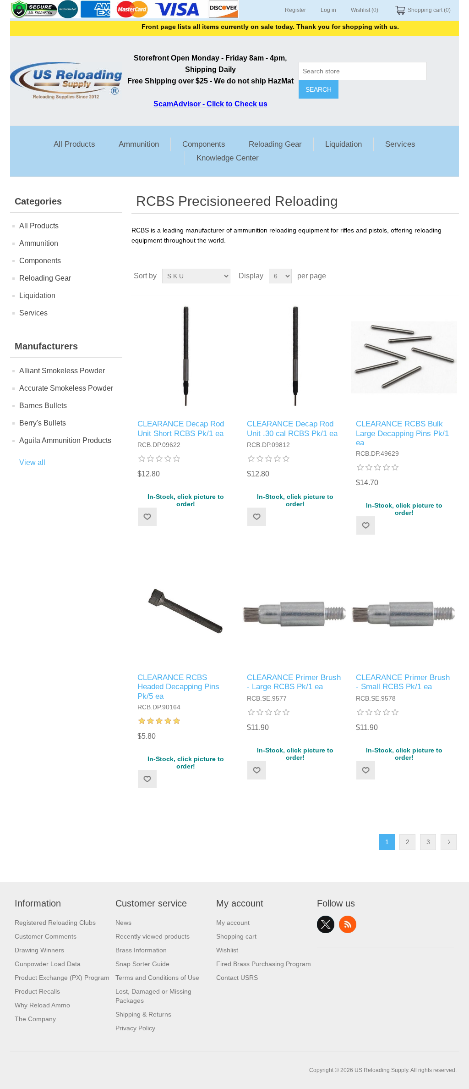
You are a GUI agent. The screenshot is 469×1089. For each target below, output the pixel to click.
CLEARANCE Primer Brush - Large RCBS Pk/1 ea (294, 682)
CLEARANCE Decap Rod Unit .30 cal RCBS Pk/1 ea (292, 428)
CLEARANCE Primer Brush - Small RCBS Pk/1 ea (403, 682)
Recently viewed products (152, 936)
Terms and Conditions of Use (157, 977)
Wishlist (227, 950)
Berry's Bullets (42, 423)
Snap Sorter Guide (142, 963)
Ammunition (139, 144)
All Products (74, 144)
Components (203, 144)
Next (449, 842)
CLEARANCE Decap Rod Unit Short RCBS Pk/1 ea (180, 428)
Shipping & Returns (143, 1014)
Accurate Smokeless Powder (66, 388)
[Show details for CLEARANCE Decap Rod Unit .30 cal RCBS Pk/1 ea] (295, 357)
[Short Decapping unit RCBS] (186, 357)
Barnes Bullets (43, 405)
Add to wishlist (147, 517)
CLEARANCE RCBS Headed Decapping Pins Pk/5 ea (178, 687)
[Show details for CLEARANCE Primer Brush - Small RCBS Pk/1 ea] (404, 610)
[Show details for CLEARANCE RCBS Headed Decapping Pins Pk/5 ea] (186, 610)
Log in (328, 10)
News (123, 922)
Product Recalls (37, 991)
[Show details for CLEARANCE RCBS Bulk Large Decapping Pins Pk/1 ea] (404, 357)
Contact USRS (237, 977)
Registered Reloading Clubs (55, 922)
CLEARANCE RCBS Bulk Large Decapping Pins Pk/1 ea (402, 433)
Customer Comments (45, 936)
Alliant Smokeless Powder (62, 371)
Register (295, 10)
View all (32, 462)
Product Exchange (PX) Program (62, 977)
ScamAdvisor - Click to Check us (210, 104)
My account (233, 922)
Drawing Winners (39, 950)
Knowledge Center (227, 158)
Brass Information (141, 950)
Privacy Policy (135, 1028)
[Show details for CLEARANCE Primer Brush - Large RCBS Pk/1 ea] (295, 610)
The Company (35, 1019)
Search (318, 89)
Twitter (325, 924)
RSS (347, 924)
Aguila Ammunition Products (65, 440)
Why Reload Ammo (42, 1005)
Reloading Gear (275, 144)
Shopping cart (236, 936)
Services (400, 144)
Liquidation (343, 144)
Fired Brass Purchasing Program (263, 963)
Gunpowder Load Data (48, 963)
